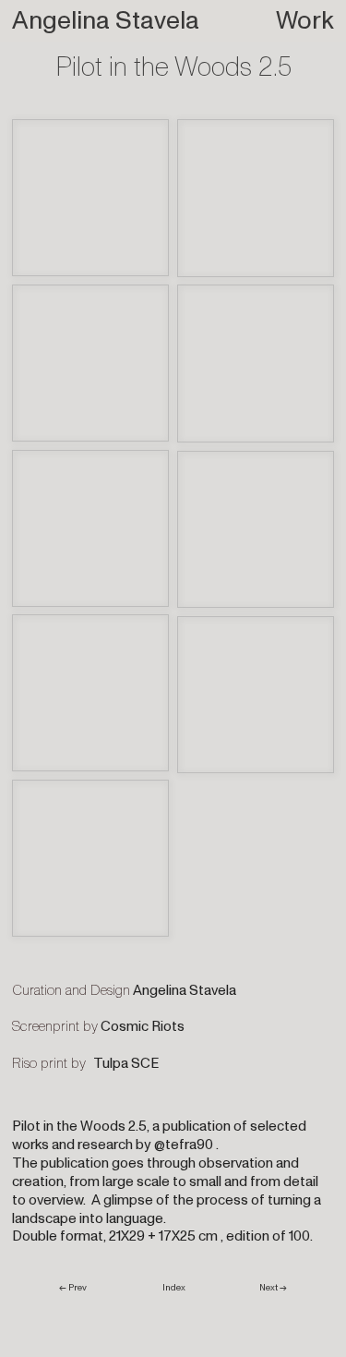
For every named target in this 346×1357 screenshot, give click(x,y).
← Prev (74, 1287)
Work (305, 21)
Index (173, 1287)
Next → (273, 1287)
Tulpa (110, 1063)
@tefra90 (183, 1145)
